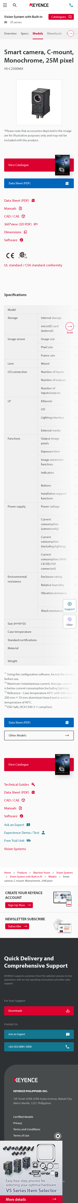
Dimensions (12, 232)
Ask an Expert (14, 824)
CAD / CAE (11, 216)
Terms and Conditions (26, 1129)
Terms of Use (21, 1135)
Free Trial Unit (14, 840)
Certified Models (23, 1117)
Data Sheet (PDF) (16, 200)
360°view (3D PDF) (18, 224)
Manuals (10, 208)
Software (10, 240)
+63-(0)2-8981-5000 (20, 1046)
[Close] (57, 1136)
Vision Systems (15, 849)
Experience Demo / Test (21, 832)
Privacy (17, 1123)
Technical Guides (16, 784)
